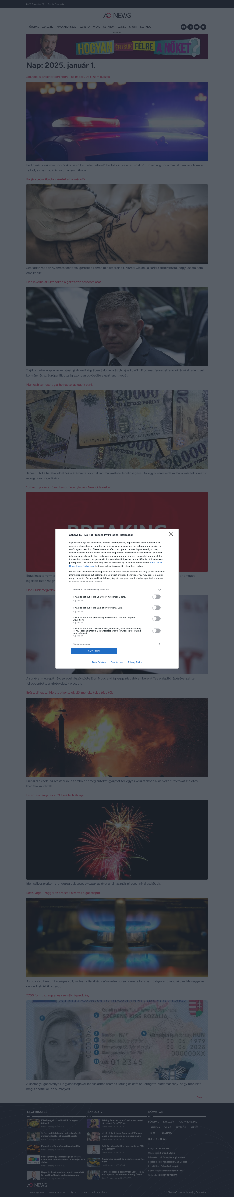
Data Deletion (99, 662)
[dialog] (117, 598)
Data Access (117, 662)
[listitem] (117, 589)
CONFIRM (94, 651)
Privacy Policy (135, 662)
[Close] (172, 535)
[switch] (156, 597)
